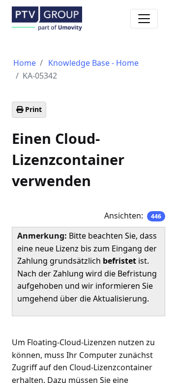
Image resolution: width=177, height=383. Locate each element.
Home (24, 62)
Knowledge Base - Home (93, 62)
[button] (29, 109)
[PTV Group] (47, 18)
